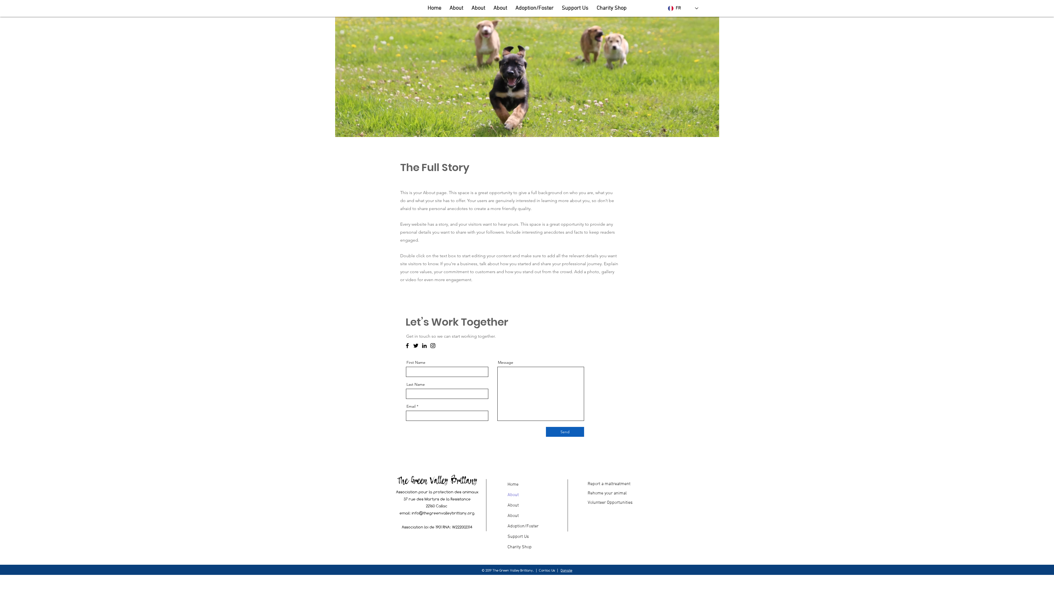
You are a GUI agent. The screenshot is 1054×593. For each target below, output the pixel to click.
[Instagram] (433, 345)
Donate (566, 570)
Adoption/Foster (523, 526)
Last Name (416, 384)
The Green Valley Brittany (437, 480)
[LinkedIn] (424, 345)
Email (411, 406)
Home (513, 484)
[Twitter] (416, 345)
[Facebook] (407, 345)
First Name (416, 362)
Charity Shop (520, 547)
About (513, 495)
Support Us (518, 536)
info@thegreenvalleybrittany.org (443, 513)
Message (505, 362)
